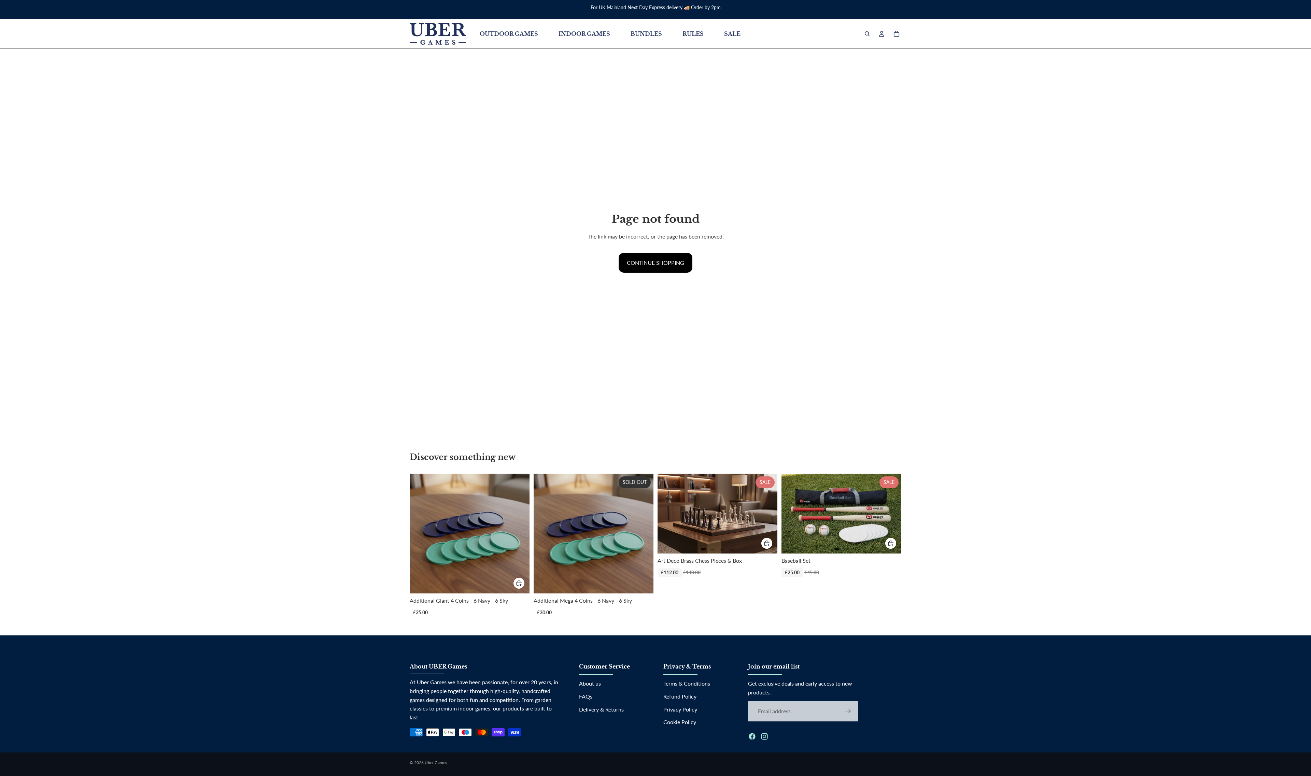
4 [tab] (732, 546)
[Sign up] (848, 711)
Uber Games (436, 762)
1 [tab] (703, 546)
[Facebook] (752, 736)
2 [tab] (713, 546)
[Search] (867, 33)
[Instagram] (764, 736)
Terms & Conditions (686, 683)
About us (590, 683)
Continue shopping (655, 262)
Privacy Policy (680, 709)
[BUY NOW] (519, 583)
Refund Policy (679, 696)
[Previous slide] (670, 513)
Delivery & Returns (601, 709)
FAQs (585, 696)
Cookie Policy (679, 722)
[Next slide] (765, 513)
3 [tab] (722, 546)
